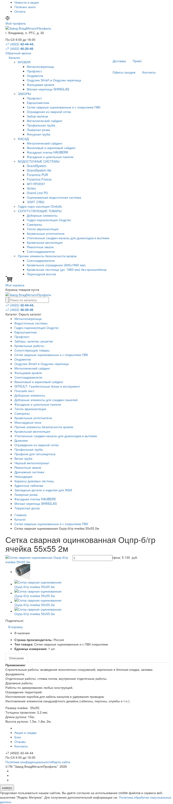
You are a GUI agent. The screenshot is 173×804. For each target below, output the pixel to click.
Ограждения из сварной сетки (49, 111)
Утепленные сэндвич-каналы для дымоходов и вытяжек (68, 238)
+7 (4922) (19, 44)
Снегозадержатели (41, 251)
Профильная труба (41, 125)
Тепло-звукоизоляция (43, 229)
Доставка (119, 61)
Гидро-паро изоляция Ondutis (40, 206)
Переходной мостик (41, 274)
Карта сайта (61, 762)
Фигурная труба (38, 134)
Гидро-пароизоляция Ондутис (49, 220)
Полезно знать (25, 7)
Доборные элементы (42, 215)
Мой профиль (15, 23)
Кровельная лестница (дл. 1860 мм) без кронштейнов (66, 269)
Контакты (149, 72)
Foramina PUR (37, 174)
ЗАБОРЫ (24, 93)
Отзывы (20, 741)
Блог (17, 737)
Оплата (19, 11)
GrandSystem (36, 165)
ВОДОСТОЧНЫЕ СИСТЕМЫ (38, 161)
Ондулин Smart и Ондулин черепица (54, 80)
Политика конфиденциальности (28, 762)
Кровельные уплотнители (45, 233)
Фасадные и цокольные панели (50, 156)
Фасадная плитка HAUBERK (47, 152)
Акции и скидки (25, 732)
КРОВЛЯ (24, 62)
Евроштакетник (38, 102)
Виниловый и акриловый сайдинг (51, 147)
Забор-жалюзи (37, 116)
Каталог (14, 57)
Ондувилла (35, 75)
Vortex (31, 188)
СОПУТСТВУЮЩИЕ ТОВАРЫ (39, 211)
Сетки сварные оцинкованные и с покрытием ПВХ (63, 107)
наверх (7, 787)
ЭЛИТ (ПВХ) (36, 202)
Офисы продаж (124, 72)
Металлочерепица (40, 66)
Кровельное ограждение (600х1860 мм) (56, 265)
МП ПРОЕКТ (36, 183)
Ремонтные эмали (40, 247)
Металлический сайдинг (44, 120)
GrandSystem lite (39, 170)
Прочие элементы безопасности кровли (47, 256)
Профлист (34, 71)
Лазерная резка (38, 129)
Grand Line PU (37, 193)
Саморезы (34, 224)
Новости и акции (26, 2)
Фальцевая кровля (40, 84)
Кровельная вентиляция (45, 242)
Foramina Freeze (39, 179)
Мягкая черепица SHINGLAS (48, 89)
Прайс (137, 61)
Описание (16, 658)
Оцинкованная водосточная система (54, 197)
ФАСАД (23, 138)
